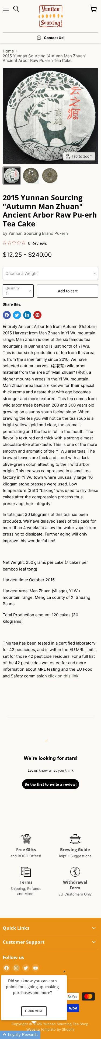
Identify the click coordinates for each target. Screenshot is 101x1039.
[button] (40, 1035)
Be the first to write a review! (51, 784)
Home (8, 51)
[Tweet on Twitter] (17, 315)
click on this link (63, 675)
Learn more (34, 1011)
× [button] (64, 971)
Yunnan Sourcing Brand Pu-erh (38, 233)
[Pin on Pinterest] (37, 315)
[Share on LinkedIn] (27, 315)
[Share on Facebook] (7, 315)
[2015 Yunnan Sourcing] (11, 175)
